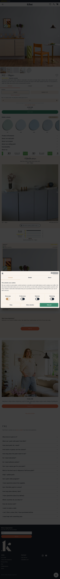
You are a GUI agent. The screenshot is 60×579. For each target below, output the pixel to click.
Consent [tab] (10, 277)
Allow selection (30, 304)
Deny (11, 304)
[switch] (23, 299)
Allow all (49, 304)
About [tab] (49, 277)
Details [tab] (30, 277)
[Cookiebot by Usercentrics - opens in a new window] (52, 273)
